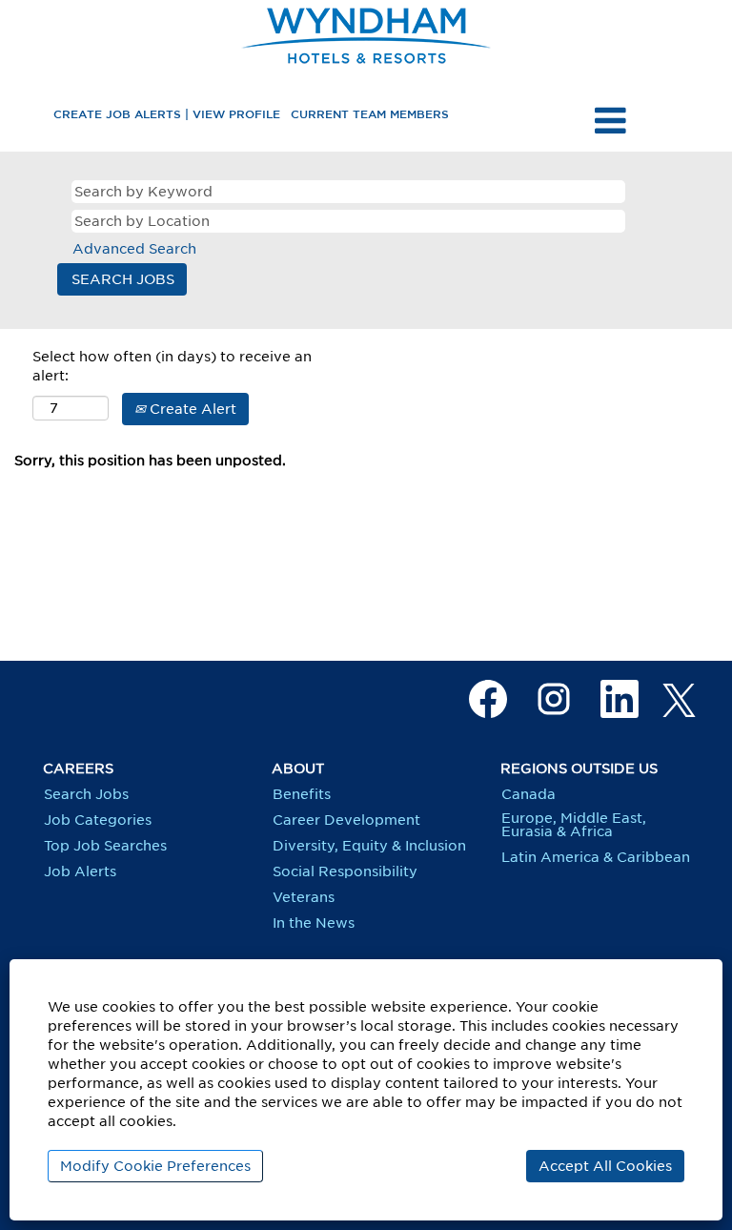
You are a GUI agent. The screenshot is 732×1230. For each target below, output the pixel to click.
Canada (528, 794)
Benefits (302, 794)
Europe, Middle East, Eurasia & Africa (573, 824)
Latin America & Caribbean (595, 857)
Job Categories (98, 820)
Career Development (346, 820)
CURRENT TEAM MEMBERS (370, 113)
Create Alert (191, 409)
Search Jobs (86, 794)
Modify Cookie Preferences (155, 1166)
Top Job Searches (105, 845)
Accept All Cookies (605, 1166)
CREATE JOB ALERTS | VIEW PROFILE (166, 113)
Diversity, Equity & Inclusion (369, 845)
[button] (610, 120)
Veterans (304, 897)
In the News (314, 923)
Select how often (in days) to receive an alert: (172, 366)
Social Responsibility (345, 871)
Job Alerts (80, 871)
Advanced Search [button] (134, 248)
